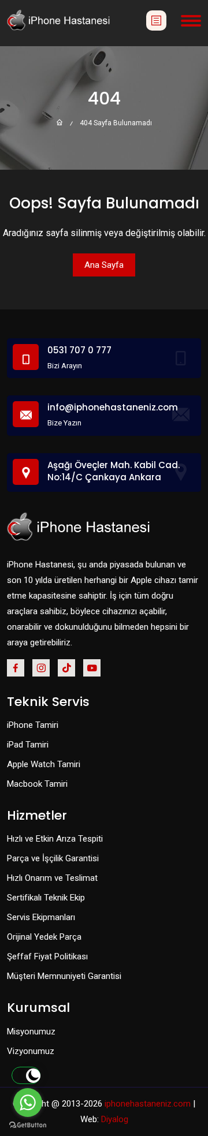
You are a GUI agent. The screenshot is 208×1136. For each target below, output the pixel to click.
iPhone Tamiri (32, 725)
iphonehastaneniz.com (148, 1103)
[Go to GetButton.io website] (27, 1124)
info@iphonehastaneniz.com (112, 407)
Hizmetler (37, 815)
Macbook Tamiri (37, 784)
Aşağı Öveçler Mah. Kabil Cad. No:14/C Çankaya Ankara (113, 471)
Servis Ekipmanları (41, 917)
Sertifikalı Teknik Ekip (46, 897)
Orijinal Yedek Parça (44, 937)
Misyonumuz (31, 1031)
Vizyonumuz (30, 1051)
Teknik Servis (48, 701)
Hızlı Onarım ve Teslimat (52, 878)
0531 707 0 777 (79, 350)
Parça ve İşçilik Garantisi (53, 858)
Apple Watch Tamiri (43, 764)
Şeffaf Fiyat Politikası (47, 956)
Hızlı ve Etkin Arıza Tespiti (55, 839)
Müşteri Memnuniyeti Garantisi (64, 976)
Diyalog (114, 1119)
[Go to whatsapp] (27, 1102)
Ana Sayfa (104, 265)
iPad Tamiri (28, 744)
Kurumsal (38, 1007)
